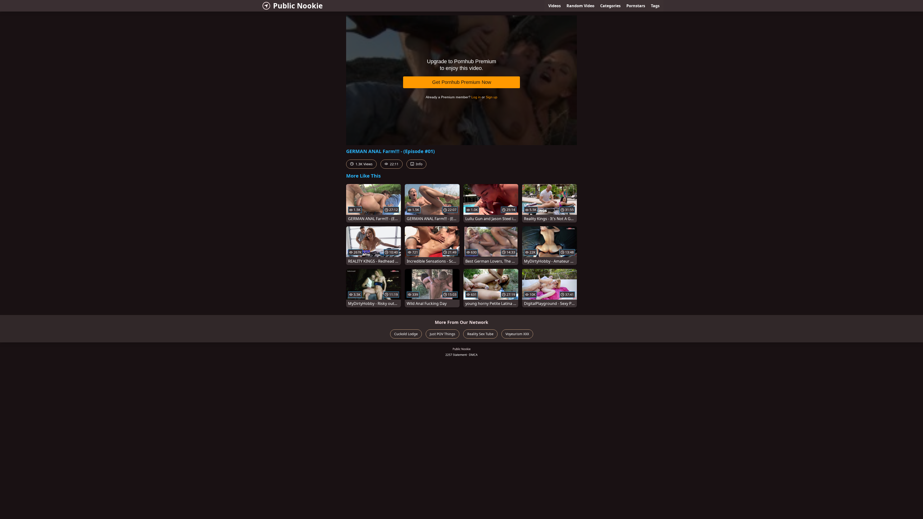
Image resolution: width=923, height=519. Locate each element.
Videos (554, 5)
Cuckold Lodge (406, 334)
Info (418, 164)
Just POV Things (442, 334)
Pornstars (635, 5)
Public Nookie (298, 6)
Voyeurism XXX (517, 334)
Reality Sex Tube (480, 334)
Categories (610, 5)
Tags (655, 5)
